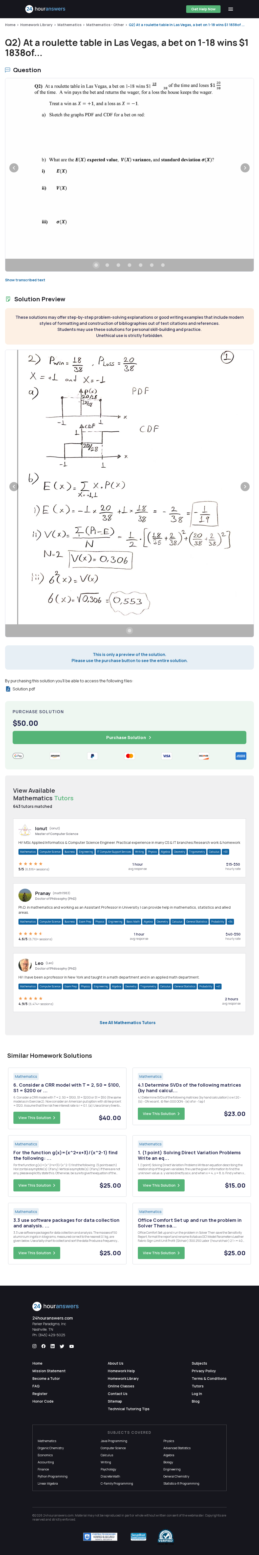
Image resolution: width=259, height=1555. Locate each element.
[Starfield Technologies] (100, 1537)
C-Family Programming (117, 1483)
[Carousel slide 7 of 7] (162, 265)
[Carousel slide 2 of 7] (107, 265)
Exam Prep (85, 921)
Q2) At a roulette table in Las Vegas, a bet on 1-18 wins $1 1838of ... (187, 24)
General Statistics (196, 921)
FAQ (35, 1386)
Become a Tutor (46, 1378)
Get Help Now (203, 9)
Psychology (108, 1469)
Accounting (46, 1462)
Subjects (199, 1363)
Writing (139, 851)
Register (40, 1393)
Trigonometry (197, 851)
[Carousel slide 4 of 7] (129, 265)
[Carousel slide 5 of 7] (140, 265)
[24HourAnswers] (45, 9)
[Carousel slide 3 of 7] (118, 265)
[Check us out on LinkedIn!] (53, 1346)
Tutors (198, 1386)
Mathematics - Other (105, 24)
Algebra (165, 851)
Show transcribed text (25, 279)
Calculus (214, 851)
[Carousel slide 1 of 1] (129, 630)
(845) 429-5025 (51, 1334)
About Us (115, 1363)
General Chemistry (176, 1476)
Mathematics (69, 24)
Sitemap (115, 1401)
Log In (197, 1393)
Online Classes (121, 1386)
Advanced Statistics (176, 1448)
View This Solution (34, 1117)
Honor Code (43, 1401)
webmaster (196, 1515)
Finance (43, 1469)
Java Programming (114, 1441)
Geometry (179, 851)
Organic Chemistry (51, 1448)
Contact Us (117, 1393)
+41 (218, 986)
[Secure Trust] (138, 1537)
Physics (152, 851)
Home (10, 24)
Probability (217, 921)
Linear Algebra (48, 1483)
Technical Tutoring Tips (128, 1408)
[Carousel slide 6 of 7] (151, 265)
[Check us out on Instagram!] (34, 1346)
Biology (168, 1462)
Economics (45, 1455)
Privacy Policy (204, 1370)
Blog (196, 1401)
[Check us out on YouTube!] (71, 1346)
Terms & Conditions (209, 1378)
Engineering (86, 851)
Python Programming (53, 1476)
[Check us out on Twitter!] (62, 1346)
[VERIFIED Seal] (166, 1537)
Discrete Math (110, 1476)
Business (69, 851)
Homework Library (36, 24)
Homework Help (121, 1370)
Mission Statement (49, 1370)
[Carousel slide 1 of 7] (96, 265)
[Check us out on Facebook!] (43, 1346)
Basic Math (133, 921)
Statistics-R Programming (181, 1483)
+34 (230, 921)
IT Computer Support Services (114, 851)
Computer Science (50, 851)
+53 (225, 851)
